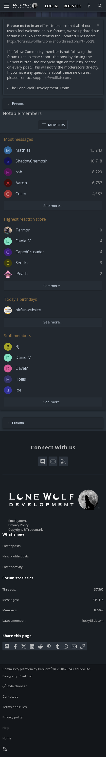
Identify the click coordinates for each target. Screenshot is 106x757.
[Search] (99, 6)
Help (5, 727)
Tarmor (23, 230)
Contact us (10, 696)
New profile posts (15, 556)
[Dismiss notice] (97, 25)
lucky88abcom (93, 620)
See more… (53, 205)
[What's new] (89, 6)
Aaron (21, 182)
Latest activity (12, 567)
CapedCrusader (30, 251)
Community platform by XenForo (46, 669)
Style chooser (16, 686)
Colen (21, 193)
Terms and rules (14, 707)
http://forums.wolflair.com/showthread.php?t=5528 (50, 41)
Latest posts (11, 546)
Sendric (22, 262)
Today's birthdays (20, 299)
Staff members (17, 335)
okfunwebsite (28, 310)
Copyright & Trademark (25, 529)
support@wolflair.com (51, 77)
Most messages (18, 139)
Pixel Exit (25, 676)
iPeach (22, 273)
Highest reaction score (25, 219)
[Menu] (6, 5)
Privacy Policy (18, 525)
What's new (13, 534)
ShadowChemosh (32, 161)
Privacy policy (12, 717)
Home (6, 738)
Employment (17, 520)
